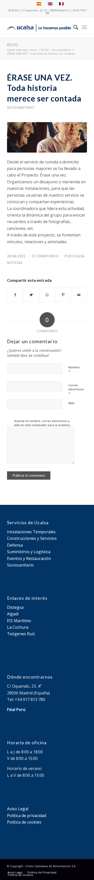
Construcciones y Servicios (32, 538)
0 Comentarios (45, 256)
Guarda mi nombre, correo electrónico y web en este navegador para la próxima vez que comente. (42, 425)
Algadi (13, 614)
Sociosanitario (20, 107)
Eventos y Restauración (29, 558)
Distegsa (15, 607)
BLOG (12, 44)
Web (71, 403)
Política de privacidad (26, 815)
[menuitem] (73, 27)
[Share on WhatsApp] (47, 295)
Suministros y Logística (28, 551)
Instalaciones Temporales (31, 532)
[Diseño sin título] (47, 137)
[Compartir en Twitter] (31, 295)
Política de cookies (24, 822)
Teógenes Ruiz (21, 634)
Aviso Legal (17, 809)
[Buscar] (73, 27)
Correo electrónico (76, 389)
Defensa (15, 545)
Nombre (74, 369)
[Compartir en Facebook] (15, 295)
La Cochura (17, 627)
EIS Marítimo (19, 620)
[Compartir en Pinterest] (63, 295)
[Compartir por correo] (79, 295)
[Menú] (84, 27)
